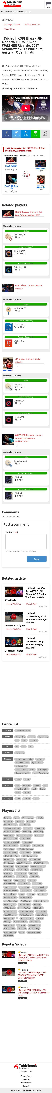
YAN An (21, 894)
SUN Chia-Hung (34, 925)
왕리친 (21, 932)
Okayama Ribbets (22, 762)
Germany (26, 798)
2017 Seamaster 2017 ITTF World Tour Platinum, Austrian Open (25, 149)
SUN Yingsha (8, 877)
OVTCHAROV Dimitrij (11, 832)
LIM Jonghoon (9, 883)
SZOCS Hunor (9, 929)
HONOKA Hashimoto (29, 856)
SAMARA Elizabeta (26, 911)
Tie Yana (40, 918)
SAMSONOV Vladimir (11, 842)
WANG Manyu (25, 852)
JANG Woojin (9, 870)
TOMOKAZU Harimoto (12, 828)
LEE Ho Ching (34, 929)
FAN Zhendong (27, 818)
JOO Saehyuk (22, 877)
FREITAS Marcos (25, 897)
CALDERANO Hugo (40, 863)
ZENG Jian (21, 925)
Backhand (26, 785)
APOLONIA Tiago (27, 918)
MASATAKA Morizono (25, 849)
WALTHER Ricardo (11, 187)
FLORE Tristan (24, 887)
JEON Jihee (34, 877)
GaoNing (37, 904)
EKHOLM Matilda (10, 897)
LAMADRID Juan (10, 932)
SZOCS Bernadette (39, 887)
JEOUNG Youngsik (23, 863)
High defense (43, 737)
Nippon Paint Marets (40, 773)
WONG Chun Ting (10, 838)
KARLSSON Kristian (40, 901)
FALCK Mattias (26, 890)
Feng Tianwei (38, 845)
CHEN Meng (38, 832)
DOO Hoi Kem (35, 859)
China (18, 798)
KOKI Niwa (40, 168)
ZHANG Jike (40, 828)
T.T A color (40, 759)
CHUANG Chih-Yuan (11, 856)
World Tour (20, 753)
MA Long (7, 818)
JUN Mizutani (25, 825)
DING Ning (19, 821)
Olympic (27, 792)
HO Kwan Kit (8, 859)
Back (17, 785)
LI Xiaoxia (7, 873)
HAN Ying (7, 880)
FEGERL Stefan (41, 915)
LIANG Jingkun (20, 880)
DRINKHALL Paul (24, 908)
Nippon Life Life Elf (22, 773)
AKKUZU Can (9, 918)
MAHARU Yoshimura (24, 835)
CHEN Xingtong (9, 904)
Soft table (33, 740)
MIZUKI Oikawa (9, 894)
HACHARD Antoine (10, 890)
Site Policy (26, 1079)
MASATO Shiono (10, 911)
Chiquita (37, 785)
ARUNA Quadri (9, 908)
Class (23, 746)
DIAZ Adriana (9, 925)
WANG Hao (37, 883)
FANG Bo (37, 852)
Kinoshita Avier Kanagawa (25, 769)
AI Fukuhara (8, 866)
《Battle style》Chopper (12, 24)
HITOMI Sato (27, 842)
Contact (26, 1086)
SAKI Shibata (9, 863)
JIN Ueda (41, 187)
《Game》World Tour (32, 24)
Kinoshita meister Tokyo (24, 759)
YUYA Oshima (9, 849)
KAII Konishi (8, 935)
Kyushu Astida (37, 762)
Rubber (27, 779)
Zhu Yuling (27, 832)
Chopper (31, 737)
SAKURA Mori (35, 922)
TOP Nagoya (42, 769)
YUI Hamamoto (10, 887)
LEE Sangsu (25, 845)
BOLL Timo (28, 828)
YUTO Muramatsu (10, 852)
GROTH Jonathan (10, 901)
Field (31, 746)
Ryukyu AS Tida (21, 766)
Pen (17, 740)
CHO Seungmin (24, 904)
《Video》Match (9, 29)
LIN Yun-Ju (22, 929)
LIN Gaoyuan (25, 838)
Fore (45, 785)
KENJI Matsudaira (20, 922)
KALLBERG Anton (34, 932)
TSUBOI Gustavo (10, 915)
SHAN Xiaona (41, 911)
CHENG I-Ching (20, 873)
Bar (17, 746)
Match (34, 789)
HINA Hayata (8, 835)
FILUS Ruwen (11, 165)
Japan (36, 798)
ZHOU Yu (32, 880)
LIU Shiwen (8, 821)
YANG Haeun (21, 859)
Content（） (12, 532)
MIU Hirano (39, 835)
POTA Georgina (22, 866)
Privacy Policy (26, 1076)
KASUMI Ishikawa (10, 825)
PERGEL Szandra (26, 915)
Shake (24, 740)
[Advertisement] (26, 691)
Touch (18, 792)
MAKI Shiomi (42, 894)
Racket (18, 779)
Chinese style (20, 737)
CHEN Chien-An (23, 883)
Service (42, 789)
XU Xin (16, 818)
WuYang (7, 922)
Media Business (26, 1082)
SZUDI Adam (38, 908)
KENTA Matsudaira (10, 845)
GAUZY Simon (37, 870)
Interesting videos (22, 789)
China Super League (23, 730)
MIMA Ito (40, 818)
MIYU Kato (33, 873)
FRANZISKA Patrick (38, 866)
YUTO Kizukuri (23, 870)
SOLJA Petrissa (40, 890)
